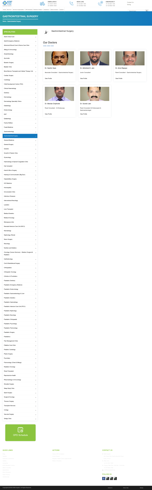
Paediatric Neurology (10, 315)
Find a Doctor (56, 456)
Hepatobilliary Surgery (10, 179)
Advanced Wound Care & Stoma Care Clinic (16, 45)
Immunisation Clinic (9, 192)
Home (4, 9)
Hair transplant (8, 166)
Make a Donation (56, 460)
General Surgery (8, 144)
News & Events (54, 9)
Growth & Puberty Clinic (11, 153)
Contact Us (130, 2)
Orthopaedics (8, 267)
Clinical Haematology (10, 88)
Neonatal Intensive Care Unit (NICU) (14, 226)
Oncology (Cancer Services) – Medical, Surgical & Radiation (18, 253)
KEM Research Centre (9, 465)
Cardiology (7, 80)
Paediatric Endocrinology (11, 289)
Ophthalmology (8, 259)
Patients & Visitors (37, 9)
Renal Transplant (9, 371)
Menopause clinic (9, 222)
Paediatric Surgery (9, 332)
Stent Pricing (6, 474)
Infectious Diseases (9, 196)
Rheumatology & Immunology (12, 379)
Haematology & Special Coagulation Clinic (16, 161)
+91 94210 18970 (52, 3)
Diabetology (7, 105)
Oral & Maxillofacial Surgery (12, 263)
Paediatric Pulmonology (11, 328)
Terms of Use (125, 487)
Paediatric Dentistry (9, 280)
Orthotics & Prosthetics (10, 276)
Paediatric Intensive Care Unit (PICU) (14, 306)
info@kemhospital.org (109, 470)
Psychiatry (7, 358)
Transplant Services (9, 405)
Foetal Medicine (8, 127)
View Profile (48, 78)
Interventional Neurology (11, 200)
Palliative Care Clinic (10, 345)
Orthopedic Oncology (10, 272)
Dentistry (6, 92)
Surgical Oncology (9, 397)
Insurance (5, 463)
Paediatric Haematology (11, 302)
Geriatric (6, 148)
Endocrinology (8, 110)
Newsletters (6, 470)
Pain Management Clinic (11, 341)
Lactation (6, 205)
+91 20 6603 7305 (110, 5)
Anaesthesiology (8, 54)
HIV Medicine (8, 183)
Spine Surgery (8, 392)
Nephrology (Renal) (9, 235)
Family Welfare (8, 123)
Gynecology (7, 157)
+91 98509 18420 (52, 5)
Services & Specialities (18, 9)
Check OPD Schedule (58, 454)
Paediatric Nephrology (10, 310)
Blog (4, 454)
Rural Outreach (7, 472)
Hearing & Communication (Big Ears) (14, 174)
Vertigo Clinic (7, 418)
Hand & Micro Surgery (10, 170)
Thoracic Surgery (9, 401)
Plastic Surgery (8, 354)
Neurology (7, 243)
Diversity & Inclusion (8, 458)
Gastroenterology (9, 131)
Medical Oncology (9, 217)
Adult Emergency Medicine (11, 41)
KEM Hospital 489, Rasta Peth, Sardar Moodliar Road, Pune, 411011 (114, 456)
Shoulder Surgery (9, 384)
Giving (129, 4)
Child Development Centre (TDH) (13, 84)
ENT (5, 114)
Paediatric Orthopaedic (10, 319)
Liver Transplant (8, 209)
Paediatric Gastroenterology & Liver (14, 293)
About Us (9, 9)
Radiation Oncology (9, 367)
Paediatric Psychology (10, 323)
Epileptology (7, 118)
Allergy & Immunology (10, 49)
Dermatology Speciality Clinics (12, 101)
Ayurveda (7, 58)
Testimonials (6, 477)
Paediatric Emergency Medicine (13, 285)
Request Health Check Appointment (61, 458)
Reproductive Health (10, 375)
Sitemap (141, 487)
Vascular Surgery (9, 414)
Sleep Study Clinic (9, 388)
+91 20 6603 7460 (108, 467)
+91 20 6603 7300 (81, 5)
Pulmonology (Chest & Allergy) (13, 362)
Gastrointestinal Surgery (11, 136)
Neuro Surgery (8, 239)
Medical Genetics (9, 213)
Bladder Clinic (8, 67)
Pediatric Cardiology (9, 349)
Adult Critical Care (9, 36)
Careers (61, 9)
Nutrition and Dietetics (10, 248)
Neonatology (7, 230)
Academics (46, 9)
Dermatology (7, 97)
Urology (6, 410)
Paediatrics (7, 336)
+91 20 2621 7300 (81, 3)
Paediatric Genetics (9, 298)
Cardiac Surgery (8, 75)
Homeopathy (7, 187)
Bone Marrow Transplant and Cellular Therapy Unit (18, 71)
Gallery (4, 460)
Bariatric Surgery (9, 62)
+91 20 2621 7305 (110, 3)
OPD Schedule (29, 9)
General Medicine (9, 140)
